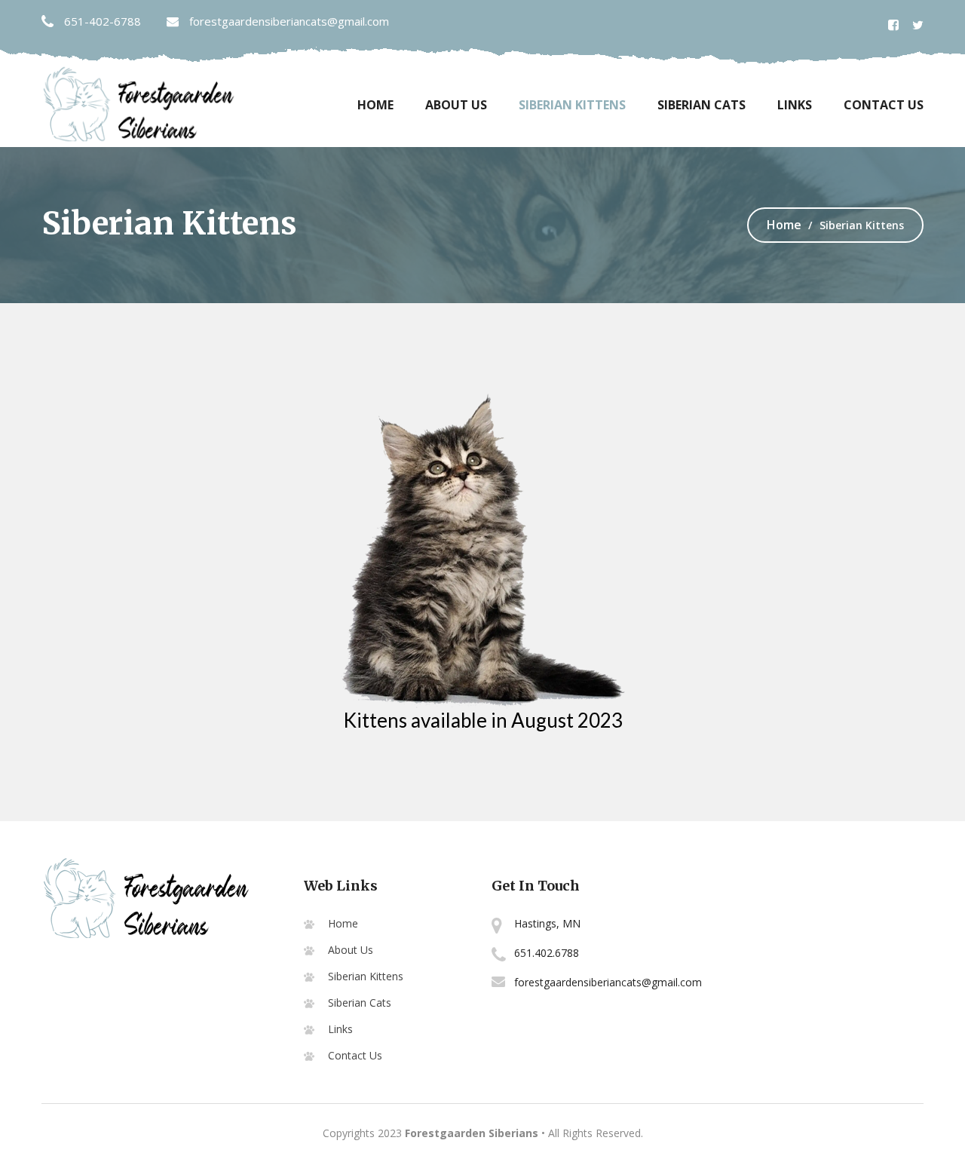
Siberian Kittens (572, 105)
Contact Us (884, 105)
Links (794, 105)
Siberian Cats (701, 105)
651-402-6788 (101, 21)
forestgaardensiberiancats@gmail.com (287, 21)
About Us (456, 105)
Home (375, 105)
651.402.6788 (546, 953)
